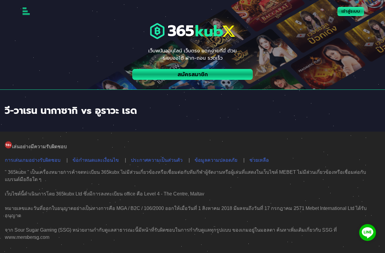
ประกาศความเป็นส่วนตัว (157, 160)
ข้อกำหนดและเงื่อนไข (95, 160)
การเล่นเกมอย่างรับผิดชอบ (32, 160)
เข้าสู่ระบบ (350, 11)
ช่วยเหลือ (259, 160)
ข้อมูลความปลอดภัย (216, 160)
